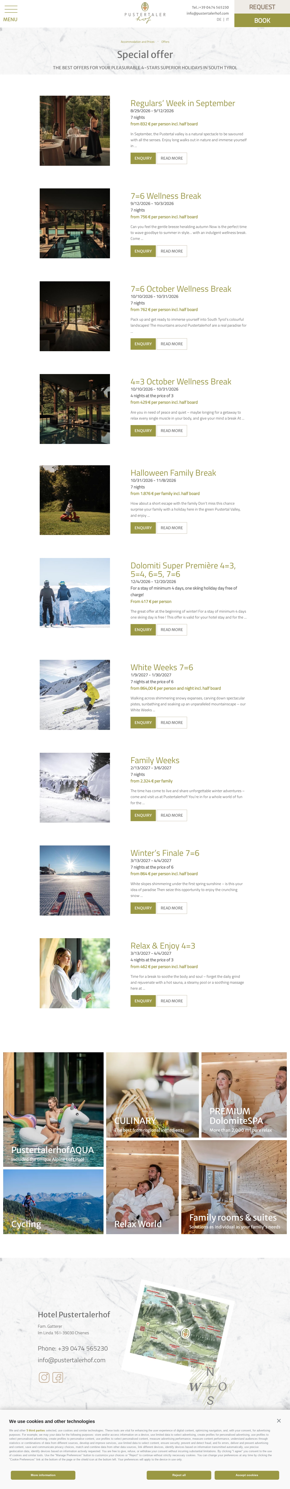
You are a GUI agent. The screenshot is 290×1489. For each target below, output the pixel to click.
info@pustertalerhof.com (72, 1360)
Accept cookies (247, 1475)
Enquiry (143, 158)
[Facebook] (57, 1378)
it (227, 19)
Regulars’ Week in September (183, 103)
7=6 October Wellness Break (181, 289)
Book (262, 20)
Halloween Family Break (173, 472)
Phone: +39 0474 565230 (73, 1348)
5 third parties (36, 1430)
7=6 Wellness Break (166, 196)
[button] (279, 1421)
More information (43, 1475)
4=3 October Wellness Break (181, 381)
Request (262, 7)
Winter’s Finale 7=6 (165, 853)
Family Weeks (155, 760)
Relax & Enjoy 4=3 (163, 945)
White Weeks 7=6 (162, 667)
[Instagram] (44, 1378)
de (219, 19)
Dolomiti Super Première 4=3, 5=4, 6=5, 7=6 (183, 569)
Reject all (179, 1475)
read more (172, 158)
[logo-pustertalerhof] (145, 13)
